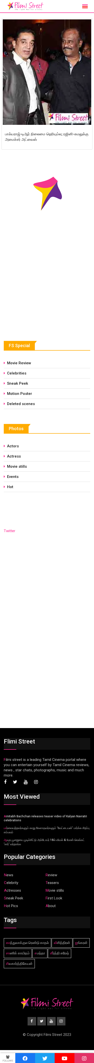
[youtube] (64, 1058)
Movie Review (19, 363)
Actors (13, 446)
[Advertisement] (41, 288)
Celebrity (11, 882)
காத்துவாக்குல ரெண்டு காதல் (27, 943)
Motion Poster (19, 393)
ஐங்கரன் (81, 943)
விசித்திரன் (62, 943)
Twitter (9, 531)
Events (13, 476)
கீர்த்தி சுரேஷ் (59, 953)
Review (51, 875)
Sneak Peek (17, 383)
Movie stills (17, 466)
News (8, 875)
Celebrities (16, 373)
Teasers (52, 882)
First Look (54, 898)
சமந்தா (40, 953)
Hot (10, 487)
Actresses (12, 890)
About (51, 906)
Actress (14, 456)
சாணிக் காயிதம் (18, 953)
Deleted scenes (21, 404)
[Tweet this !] (45, 1058)
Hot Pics (11, 906)
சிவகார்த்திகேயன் (19, 964)
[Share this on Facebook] (25, 1058)
